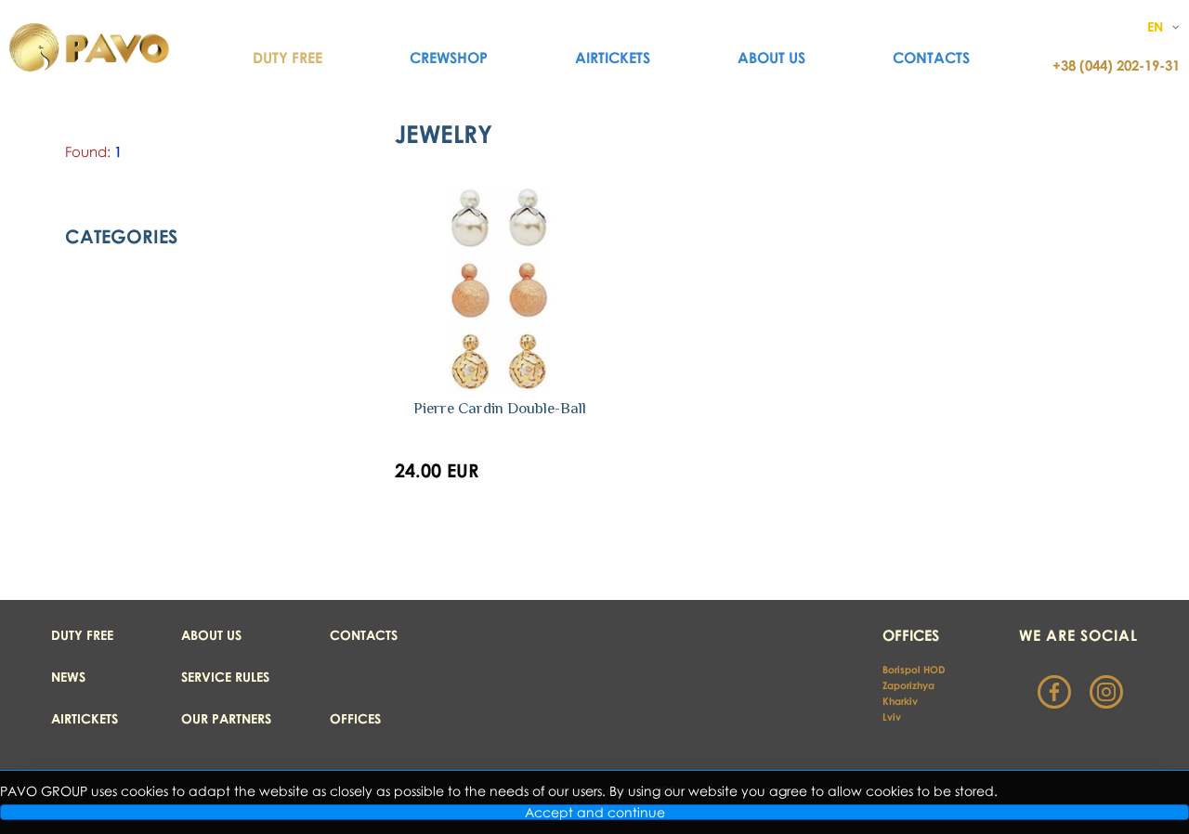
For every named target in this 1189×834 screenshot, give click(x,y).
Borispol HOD (913, 669)
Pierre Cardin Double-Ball (499, 408)
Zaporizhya (908, 685)
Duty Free (287, 57)
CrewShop (449, 57)
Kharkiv (901, 701)
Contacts (931, 57)
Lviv (891, 716)
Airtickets (612, 57)
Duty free (82, 635)
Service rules (225, 676)
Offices (355, 718)
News (68, 676)
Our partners (226, 718)
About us (771, 57)
